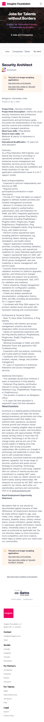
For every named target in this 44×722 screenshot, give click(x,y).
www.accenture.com (21, 490)
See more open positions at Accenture (22, 577)
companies (17, 51)
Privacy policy (16, 599)
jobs (7, 51)
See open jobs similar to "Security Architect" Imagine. (21, 88)
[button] (3, 4)
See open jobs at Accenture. (19, 83)
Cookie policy (28, 599)
